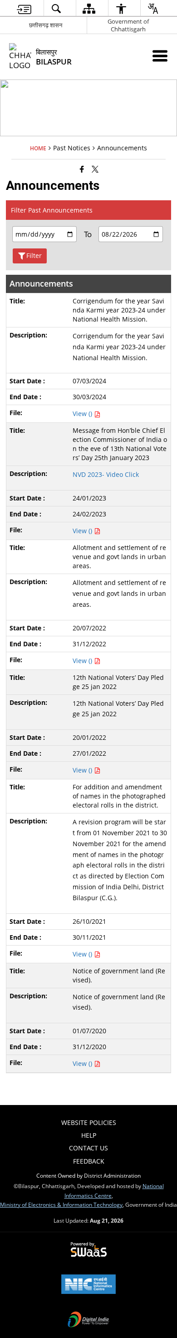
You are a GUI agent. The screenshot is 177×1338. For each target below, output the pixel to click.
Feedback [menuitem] (88, 1161)
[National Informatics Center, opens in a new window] (88, 1285)
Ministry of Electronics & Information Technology (61, 1204)
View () (83, 413)
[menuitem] (24, 8)
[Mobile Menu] (160, 56)
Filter (34, 255)
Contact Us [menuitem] (88, 1148)
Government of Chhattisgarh (128, 25)
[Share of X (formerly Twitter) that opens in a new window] (95, 169)
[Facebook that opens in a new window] (82, 169)
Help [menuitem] (88, 1135)
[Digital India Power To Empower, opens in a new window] (88, 1320)
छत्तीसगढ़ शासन (45, 25)
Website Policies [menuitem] (88, 1122)
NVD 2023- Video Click (107, 474)
